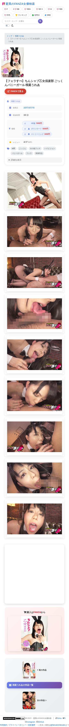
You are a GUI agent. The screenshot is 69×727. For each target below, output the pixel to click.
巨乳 (8, 15)
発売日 (37, 15)
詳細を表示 (16, 160)
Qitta (59, 718)
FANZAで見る (17, 91)
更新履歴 (31, 725)
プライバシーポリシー (17, 725)
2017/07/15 (29, 107)
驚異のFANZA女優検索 (20, 3)
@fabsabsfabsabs (57, 725)
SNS (49, 15)
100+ (29, 9)
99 (18, 9)
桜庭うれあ (19, 36)
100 (60, 9)
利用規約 (3, 725)
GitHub (41, 722)
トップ (9, 36)
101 (40, 9)
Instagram (31, 722)
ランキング (22, 15)
